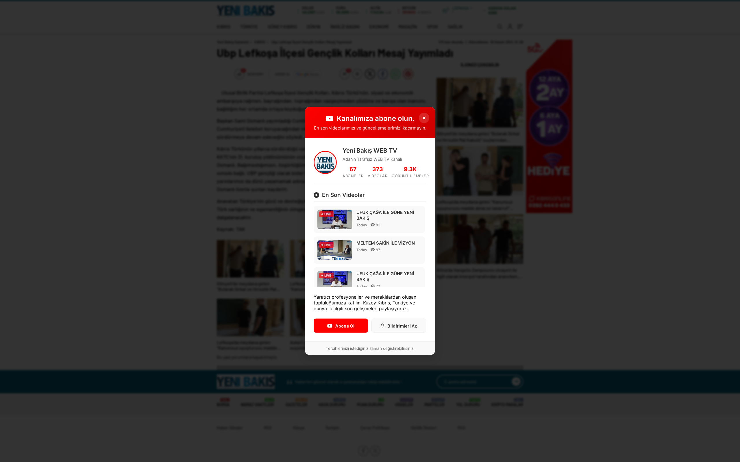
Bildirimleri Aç (402, 325)
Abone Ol (344, 325)
